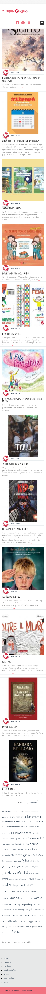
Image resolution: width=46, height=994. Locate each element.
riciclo (41, 909)
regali (29, 909)
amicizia (39, 821)
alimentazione (17, 817)
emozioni (5, 855)
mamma (7, 891)
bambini (8, 832)
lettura (31, 878)
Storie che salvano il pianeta (11, 208)
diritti (21, 844)
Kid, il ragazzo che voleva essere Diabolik (15, 529)
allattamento (33, 816)
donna (34, 843)
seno (4, 921)
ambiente (31, 821)
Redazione (16, 73)
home (6, 958)
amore (5, 826)
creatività (39, 838)
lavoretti (35, 873)
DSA (11, 849)
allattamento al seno (11, 821)
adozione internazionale (30, 811)
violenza (20, 926)
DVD (15, 849)
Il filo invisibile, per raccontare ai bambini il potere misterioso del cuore (22, 400)
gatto (5, 866)
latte (30, 873)
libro (30, 885)
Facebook (17, 22)
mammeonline (29, 891)
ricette (35, 909)
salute (11, 915)
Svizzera (39, 921)
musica (22, 898)
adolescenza (7, 811)
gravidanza (9, 872)
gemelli (13, 866)
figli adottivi (31, 860)
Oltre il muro (6, 661)
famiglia (22, 855)
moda (15, 897)
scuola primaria (37, 915)
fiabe (19, 860)
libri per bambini (20, 885)
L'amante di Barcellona (9, 726)
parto (27, 904)
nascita (29, 898)
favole (30, 855)
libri (9, 884)
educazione (31, 849)
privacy (6, 974)
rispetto (5, 915)
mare (39, 891)
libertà (4, 885)
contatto (7, 962)
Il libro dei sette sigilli (9, 789)
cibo (37, 833)
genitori (20, 866)
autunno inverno (34, 826)
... (22, 86)
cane (28, 832)
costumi (24, 838)
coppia (17, 838)
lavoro (5, 879)
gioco (36, 866)
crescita (5, 844)
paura (34, 904)
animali (12, 826)
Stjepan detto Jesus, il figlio (11, 596)
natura (4, 904)
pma (39, 904)
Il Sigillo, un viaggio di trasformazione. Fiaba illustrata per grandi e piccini (21, 79)
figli (23, 860)
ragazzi (24, 909)
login (6, 981)
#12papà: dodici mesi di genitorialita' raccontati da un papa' (20, 140)
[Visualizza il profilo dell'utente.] (5, 72)
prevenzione (16, 909)
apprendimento (21, 826)
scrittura (18, 915)
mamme (17, 892)
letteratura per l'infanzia (18, 878)
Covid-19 (31, 838)
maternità (6, 898)
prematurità (6, 909)
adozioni (5, 817)
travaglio (5, 926)
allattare (24, 821)
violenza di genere (30, 926)
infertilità (22, 872)
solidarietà (11, 921)
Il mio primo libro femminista (11, 333)
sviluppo (30, 921)
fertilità (36, 855)
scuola (26, 914)
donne (5, 849)
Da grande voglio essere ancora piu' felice (15, 273)
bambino (19, 832)
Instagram (29, 22)
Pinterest (23, 22)
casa (33, 833)
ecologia (21, 849)
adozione (16, 811)
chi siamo (7, 966)
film (37, 860)
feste (15, 860)
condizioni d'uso (10, 970)
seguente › (33, 802)
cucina (11, 844)
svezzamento (21, 921)
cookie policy (9, 978)
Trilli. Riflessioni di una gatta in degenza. (15, 464)
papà (21, 904)
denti (17, 844)
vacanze (12, 926)
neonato (13, 904)
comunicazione (8, 838)
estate (13, 855)
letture (38, 878)
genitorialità (29, 866)
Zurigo (16, 931)
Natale (37, 897)
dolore (26, 844)
